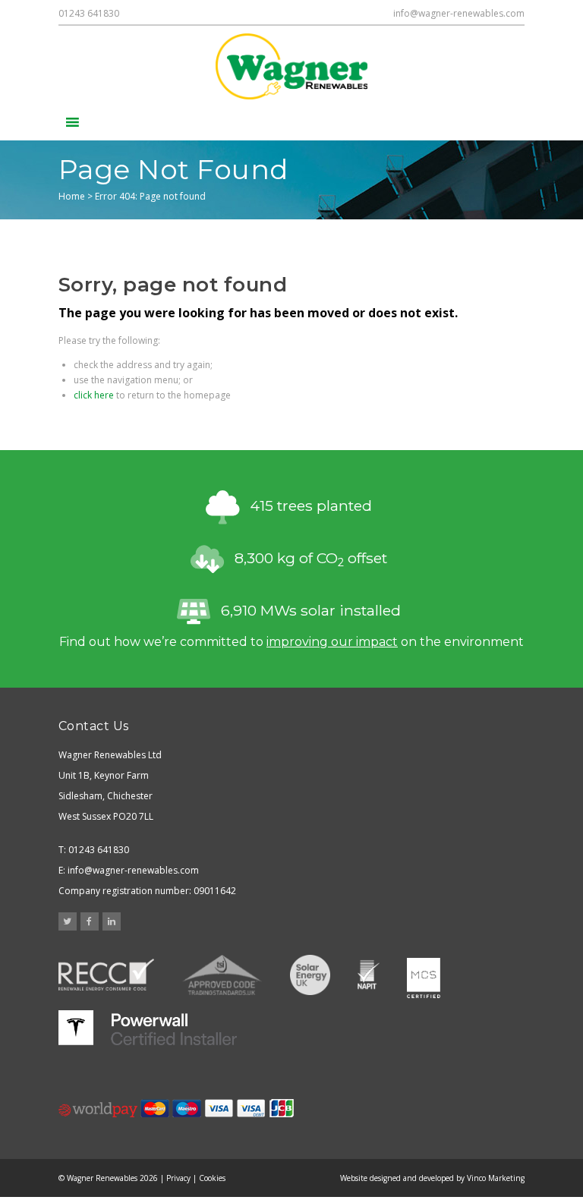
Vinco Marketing (496, 1178)
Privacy (178, 1178)
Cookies (212, 1178)
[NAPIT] (368, 976)
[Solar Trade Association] (310, 976)
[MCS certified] (423, 976)
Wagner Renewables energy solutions (291, 66)
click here (94, 395)
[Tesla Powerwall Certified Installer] (147, 1028)
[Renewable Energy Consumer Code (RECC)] (106, 976)
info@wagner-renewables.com (459, 13)
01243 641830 (88, 13)
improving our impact (332, 642)
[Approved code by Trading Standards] (222, 976)
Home (71, 196)
